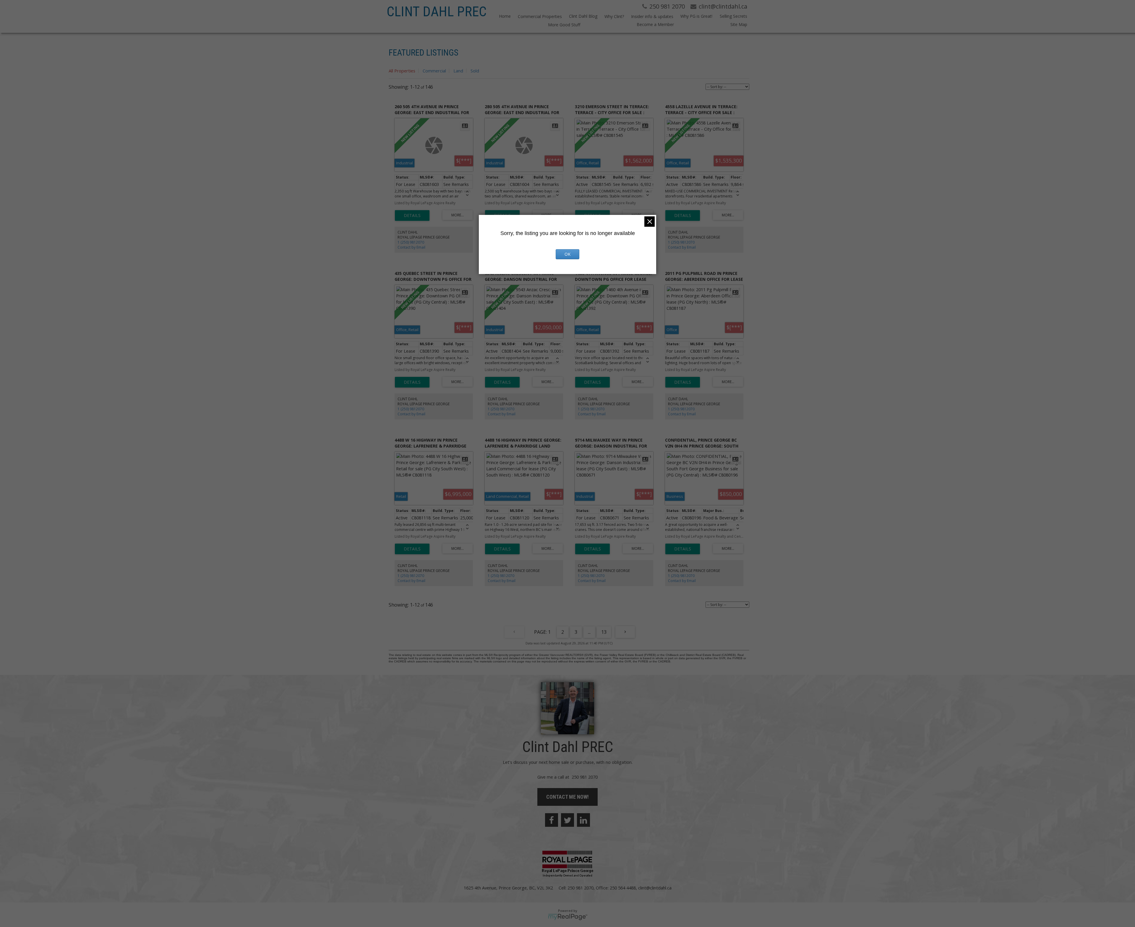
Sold (475, 71)
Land (458, 71)
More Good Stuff (564, 24)
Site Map (738, 24)
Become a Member (655, 24)
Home (505, 16)
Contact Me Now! (567, 797)
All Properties (402, 71)
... (589, 632)
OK (567, 254)
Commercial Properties (540, 16)
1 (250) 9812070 (411, 242)
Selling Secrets (733, 16)
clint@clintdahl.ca (655, 888)
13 (604, 632)
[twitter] (567, 820)
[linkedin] (583, 820)
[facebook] (551, 820)
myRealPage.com (568, 917)
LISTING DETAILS (412, 215)
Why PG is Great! (696, 16)
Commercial (434, 71)
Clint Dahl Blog (583, 16)
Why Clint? (614, 16)
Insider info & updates (652, 16)
